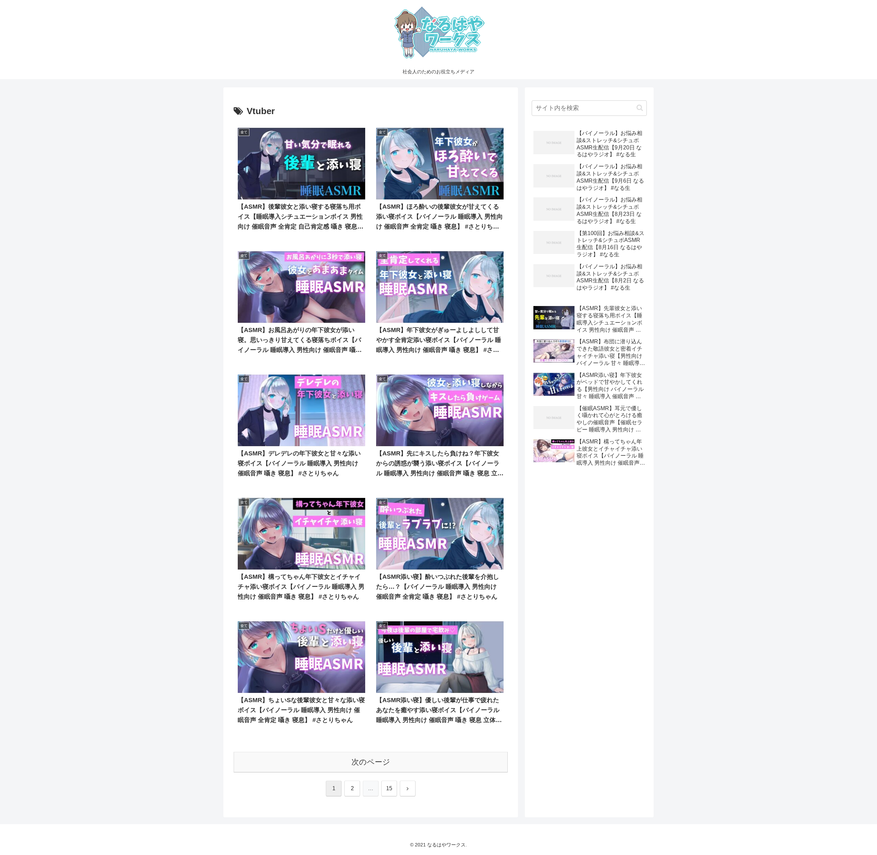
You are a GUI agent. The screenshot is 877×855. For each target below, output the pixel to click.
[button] (640, 108)
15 (389, 788)
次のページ (370, 762)
